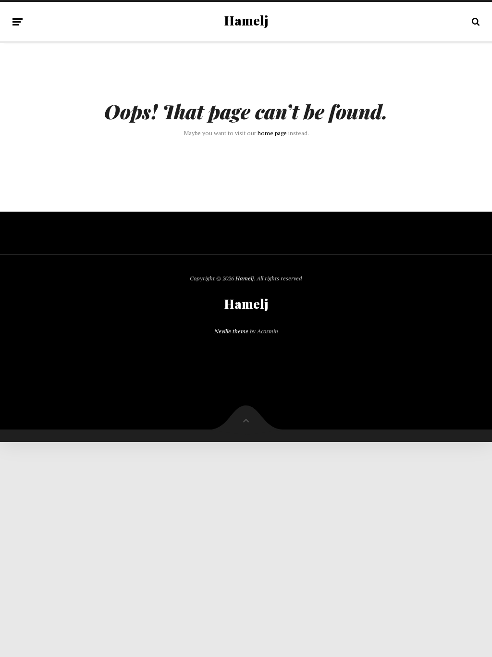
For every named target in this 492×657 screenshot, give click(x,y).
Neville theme (231, 331)
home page (272, 133)
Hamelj (246, 20)
